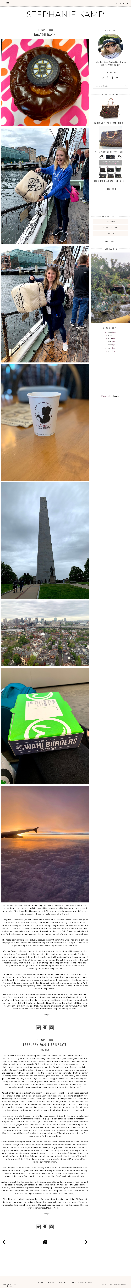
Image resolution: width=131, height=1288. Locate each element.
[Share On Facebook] (45, 1028)
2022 (110, 332)
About (51, 1282)
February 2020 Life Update (45, 1044)
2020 (110, 335)
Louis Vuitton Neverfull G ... (110, 123)
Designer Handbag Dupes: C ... (110, 181)
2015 (110, 351)
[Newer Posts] (4, 1242)
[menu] (8, 3)
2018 (110, 342)
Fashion (111, 222)
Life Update (110, 227)
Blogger (115, 396)
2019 (110, 338)
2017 (110, 345)
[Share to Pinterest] (51, 1028)
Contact (63, 1282)
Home (40, 1282)
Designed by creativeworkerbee (115, 1284)
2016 (110, 348)
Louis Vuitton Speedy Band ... (110, 152)
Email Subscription (82, 1282)
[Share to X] (38, 1028)
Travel (110, 233)
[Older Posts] (85, 1242)
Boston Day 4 (45, 34)
